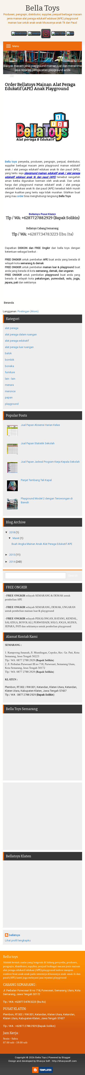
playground (12, 403)
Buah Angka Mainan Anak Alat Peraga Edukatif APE (42, 543)
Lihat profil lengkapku (18, 940)
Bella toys (11, 161)
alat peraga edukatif (17, 340)
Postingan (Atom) (28, 311)
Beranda (9, 302)
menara (9, 384)
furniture (10, 372)
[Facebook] (19, 33)
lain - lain (10, 378)
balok (8, 353)
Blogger (66, 1057)
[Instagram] (46, 33)
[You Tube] (58, 33)
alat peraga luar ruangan (19, 347)
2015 (12, 554)
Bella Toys (42, 8)
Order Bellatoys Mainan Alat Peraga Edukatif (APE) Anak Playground (40, 86)
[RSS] (70, 33)
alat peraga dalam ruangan (21, 334)
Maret (16, 538)
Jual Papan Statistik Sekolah (37, 443)
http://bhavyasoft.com (64, 1061)
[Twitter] (34, 33)
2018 (12, 532)
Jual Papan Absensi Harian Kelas (40, 424)
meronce (10, 391)
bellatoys (14, 935)
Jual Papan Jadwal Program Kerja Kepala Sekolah (50, 461)
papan (9, 397)
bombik (9, 359)
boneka (9, 366)
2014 (12, 561)
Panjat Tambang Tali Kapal (36, 480)
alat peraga (11, 328)
